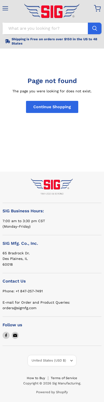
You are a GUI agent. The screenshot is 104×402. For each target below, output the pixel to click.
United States (49, 360)
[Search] (94, 28)
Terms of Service (64, 378)
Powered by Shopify (52, 392)
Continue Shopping (52, 106)
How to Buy (36, 378)
